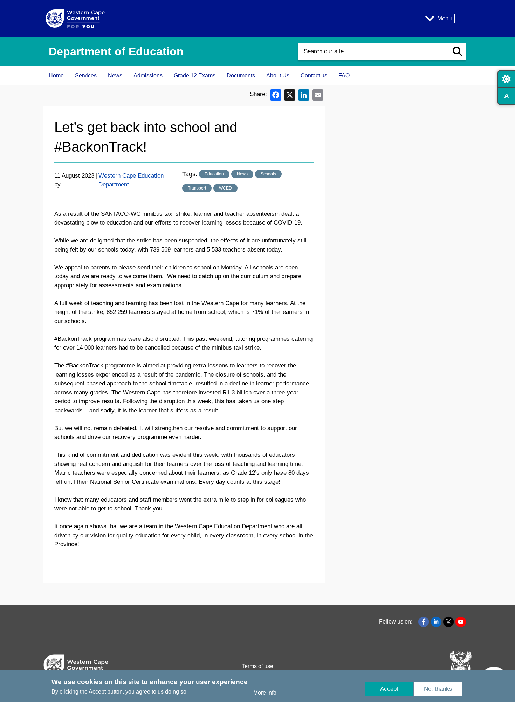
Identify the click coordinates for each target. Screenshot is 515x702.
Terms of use (257, 666)
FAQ (344, 75)
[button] (457, 51)
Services (86, 75)
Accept (389, 689)
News (115, 75)
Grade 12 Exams (194, 75)
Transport (197, 188)
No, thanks (438, 689)
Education (214, 174)
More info (264, 693)
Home (56, 75)
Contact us (314, 75)
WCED (225, 188)
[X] (290, 94)
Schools (268, 174)
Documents (241, 75)
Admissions (148, 75)
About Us (277, 75)
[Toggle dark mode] (506, 79)
